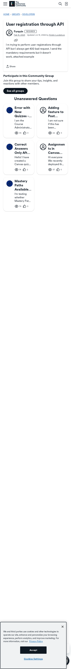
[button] (9, 33)
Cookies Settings (33, 659)
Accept (33, 650)
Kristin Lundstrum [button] (57, 35)
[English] (17, 4)
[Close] (62, 626)
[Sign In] (66, 4)
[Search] (60, 4)
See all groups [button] (15, 90)
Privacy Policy (36, 641)
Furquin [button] (18, 31)
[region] (33, 645)
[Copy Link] (16, 40)
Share (11, 66)
